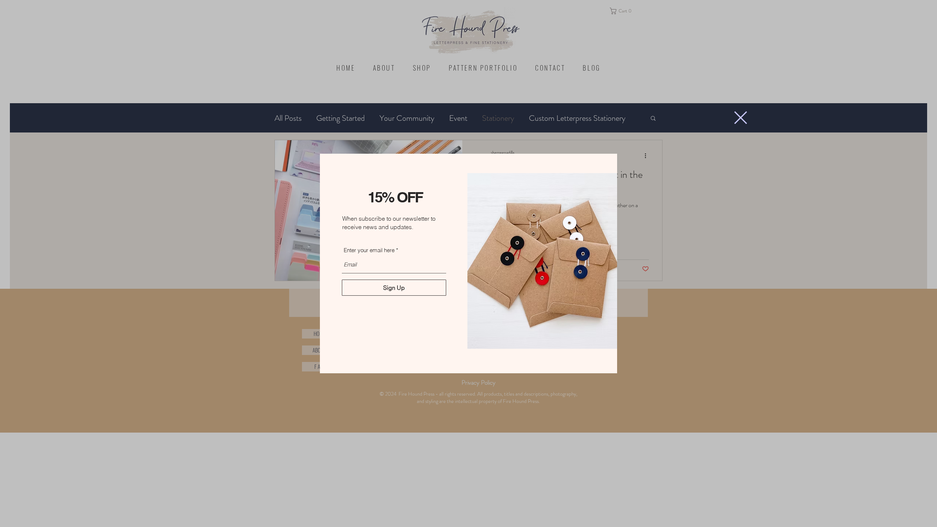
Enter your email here (369, 250)
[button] (740, 117)
